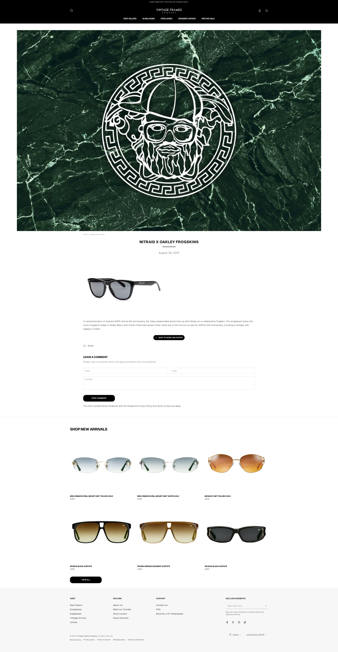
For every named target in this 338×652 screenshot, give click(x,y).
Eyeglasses (75, 613)
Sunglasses (76, 609)
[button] (71, 10)
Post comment (99, 398)
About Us (118, 605)
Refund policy (75, 640)
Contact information (136, 640)
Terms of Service (166, 406)
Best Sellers (76, 605)
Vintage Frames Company (87, 636)
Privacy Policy (145, 406)
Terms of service (103, 640)
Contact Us (162, 605)
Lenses (73, 622)
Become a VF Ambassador (169, 613)
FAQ (158, 609)
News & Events (120, 618)
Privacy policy (89, 640)
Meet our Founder (122, 609)
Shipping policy (119, 640)
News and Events (97, 234)
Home (85, 234)
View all (85, 580)
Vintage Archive (78, 618)
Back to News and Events (171, 337)
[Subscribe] (266, 606)
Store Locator (120, 613)
